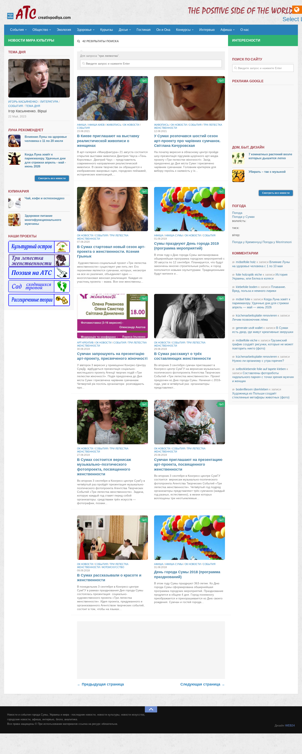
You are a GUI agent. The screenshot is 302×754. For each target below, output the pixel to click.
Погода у (243, 216)
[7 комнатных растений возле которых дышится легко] (238, 159)
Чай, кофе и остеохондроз (44, 198)
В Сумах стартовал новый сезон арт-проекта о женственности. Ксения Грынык (111, 252)
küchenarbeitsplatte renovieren (256, 315)
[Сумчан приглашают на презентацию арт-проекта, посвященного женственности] (189, 422)
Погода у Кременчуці (247, 242)
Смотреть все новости (52, 178)
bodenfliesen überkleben (252, 389)
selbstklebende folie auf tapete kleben (261, 369)
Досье (123, 29)
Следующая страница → (202, 684)
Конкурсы (183, 29)
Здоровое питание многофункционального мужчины (43, 219)
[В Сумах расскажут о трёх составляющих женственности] (189, 316)
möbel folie (243, 299)
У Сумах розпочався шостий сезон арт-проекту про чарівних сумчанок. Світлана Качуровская (187, 141)
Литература (49, 101)
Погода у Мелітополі (277, 242)
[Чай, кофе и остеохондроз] (14, 203)
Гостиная (144, 29)
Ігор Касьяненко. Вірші (27, 111)
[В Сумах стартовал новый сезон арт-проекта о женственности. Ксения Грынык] (112, 209)
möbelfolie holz (246, 262)
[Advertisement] (151, 650)
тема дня (32, 106)
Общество (40, 29)
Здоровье (84, 29)
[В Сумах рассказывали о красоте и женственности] (112, 537)
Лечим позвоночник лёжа (250, 319)
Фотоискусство (113, 567)
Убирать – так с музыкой (267, 171)
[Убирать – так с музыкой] (238, 176)
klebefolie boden (246, 287)
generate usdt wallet (249, 327)
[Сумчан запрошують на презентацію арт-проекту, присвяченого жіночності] (112, 316)
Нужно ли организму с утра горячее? (258, 360)
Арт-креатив (85, 342)
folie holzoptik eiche (249, 274)
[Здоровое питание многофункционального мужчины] (14, 220)
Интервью (207, 29)
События (17, 29)
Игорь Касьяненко (23, 101)
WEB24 (290, 725)
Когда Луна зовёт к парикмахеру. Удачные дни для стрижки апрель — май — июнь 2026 (261, 303)
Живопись (113, 124)
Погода (237, 213)
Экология (64, 29)
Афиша (226, 29)
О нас (244, 29)
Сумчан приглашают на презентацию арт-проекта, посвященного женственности (188, 464)
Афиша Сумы (174, 235)
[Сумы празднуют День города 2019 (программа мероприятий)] (189, 209)
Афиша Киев (96, 124)
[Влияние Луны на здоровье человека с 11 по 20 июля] (14, 141)
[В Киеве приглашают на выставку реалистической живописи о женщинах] (112, 98)
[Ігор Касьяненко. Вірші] (39, 78)
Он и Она (163, 29)
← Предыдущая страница (100, 684)
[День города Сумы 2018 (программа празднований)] (189, 537)
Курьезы (106, 29)
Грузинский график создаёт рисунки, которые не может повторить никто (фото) (262, 344)
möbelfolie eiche (246, 340)
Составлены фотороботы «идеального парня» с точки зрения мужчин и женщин (263, 377)
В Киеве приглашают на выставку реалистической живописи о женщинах (108, 141)
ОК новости (131, 124)
